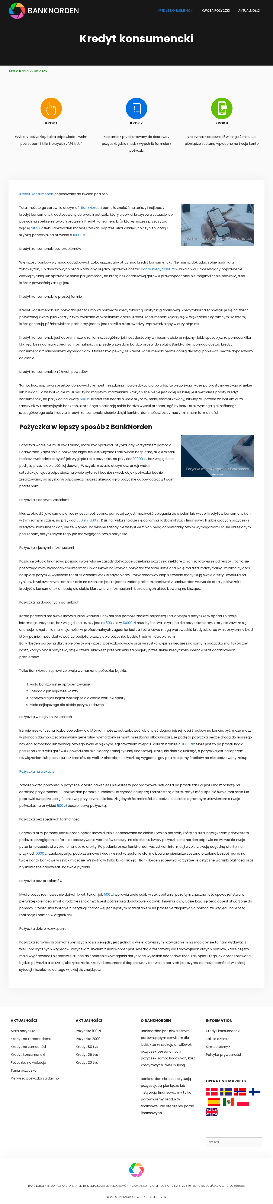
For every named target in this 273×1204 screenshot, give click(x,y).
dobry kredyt (152, 269)
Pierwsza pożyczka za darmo (35, 1078)
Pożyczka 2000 (88, 1038)
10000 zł (139, 458)
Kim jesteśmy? (218, 1046)
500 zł (85, 399)
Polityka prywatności (223, 1054)
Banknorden (53, 10)
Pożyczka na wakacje (37, 771)
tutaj (34, 228)
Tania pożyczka (23, 1070)
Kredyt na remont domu (31, 1038)
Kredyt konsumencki (175, 10)
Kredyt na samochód (28, 1046)
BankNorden (91, 207)
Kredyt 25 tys (87, 1054)
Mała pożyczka (23, 1030)
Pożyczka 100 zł (88, 1030)
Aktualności (249, 10)
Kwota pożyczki (216, 10)
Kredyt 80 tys (87, 1046)
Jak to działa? (217, 1038)
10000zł (79, 235)
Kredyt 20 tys (87, 1062)
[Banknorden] (18, 10)
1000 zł (169, 269)
